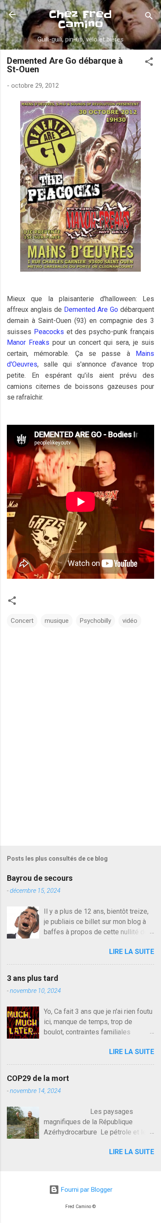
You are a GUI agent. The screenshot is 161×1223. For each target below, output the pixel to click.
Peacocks (49, 332)
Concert (22, 621)
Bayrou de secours (40, 878)
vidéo (129, 621)
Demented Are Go (91, 309)
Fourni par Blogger (85, 1189)
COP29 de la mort (38, 1078)
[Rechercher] (149, 17)
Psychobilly (95, 621)
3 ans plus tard (32, 978)
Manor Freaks (28, 342)
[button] (149, 63)
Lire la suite (131, 952)
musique (57, 621)
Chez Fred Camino (80, 19)
